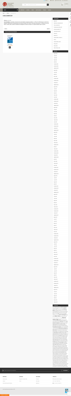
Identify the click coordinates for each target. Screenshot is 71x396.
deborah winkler (65, 361)
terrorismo (56, 337)
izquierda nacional (64, 344)
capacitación (54, 336)
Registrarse (37, 383)
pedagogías (57, 311)
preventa (61, 316)
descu (65, 337)
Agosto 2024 (55, 86)
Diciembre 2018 (56, 186)
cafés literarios (56, 313)
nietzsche (57, 346)
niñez (56, 361)
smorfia (62, 316)
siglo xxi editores (63, 337)
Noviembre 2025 (56, 66)
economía (64, 320)
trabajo (65, 347)
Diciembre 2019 (56, 167)
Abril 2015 (55, 275)
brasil (62, 355)
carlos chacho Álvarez (59, 366)
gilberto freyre (54, 343)
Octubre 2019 (56, 171)
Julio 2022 (55, 134)
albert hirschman (60, 355)
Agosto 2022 (55, 132)
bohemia (53, 313)
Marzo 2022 (55, 140)
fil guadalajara (55, 326)
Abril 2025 (55, 74)
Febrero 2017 (55, 229)
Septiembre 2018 (56, 192)
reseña (56, 365)
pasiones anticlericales (59, 312)
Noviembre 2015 (56, 260)
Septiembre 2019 (56, 173)
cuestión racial (64, 355)
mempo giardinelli (64, 336)
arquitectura (64, 356)
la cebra (62, 353)
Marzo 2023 (55, 117)
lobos (61, 343)
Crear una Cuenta (58, 0)
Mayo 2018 (55, 200)
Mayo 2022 (55, 138)
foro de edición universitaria (57, 338)
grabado (53, 316)
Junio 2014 (55, 293)
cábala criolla (57, 316)
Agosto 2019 (55, 175)
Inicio (4, 13)
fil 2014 (60, 310)
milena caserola (62, 354)
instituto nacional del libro (62, 313)
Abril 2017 (55, 225)
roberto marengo (54, 311)
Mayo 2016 (55, 248)
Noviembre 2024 (56, 80)
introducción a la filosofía (55, 345)
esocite (57, 336)
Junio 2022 (55, 136)
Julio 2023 (55, 109)
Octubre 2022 (56, 128)
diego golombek (56, 320)
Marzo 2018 (55, 204)
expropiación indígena (55, 352)
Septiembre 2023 (56, 105)
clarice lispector (54, 361)
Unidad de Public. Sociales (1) (58, 37)
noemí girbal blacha (55, 334)
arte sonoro (58, 335)
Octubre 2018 (56, 190)
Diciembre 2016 (56, 233)
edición (60, 319)
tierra (63, 347)
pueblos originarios (65, 352)
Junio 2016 (55, 246)
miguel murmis (66, 343)
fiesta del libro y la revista (57, 332)
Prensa (8, 13)
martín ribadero (61, 342)
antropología (54, 364)
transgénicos (57, 310)
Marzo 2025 (55, 76)
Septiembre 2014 (56, 287)
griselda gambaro (63, 366)
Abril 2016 (55, 250)
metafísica (59, 345)
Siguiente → (48, 28)
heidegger (55, 346)
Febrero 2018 (55, 206)
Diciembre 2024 (56, 78)
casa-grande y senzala (57, 347)
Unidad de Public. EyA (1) (57, 41)
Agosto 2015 (55, 266)
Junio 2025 (55, 72)
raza (66, 355)
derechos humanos (64, 307)
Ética (60, 345)
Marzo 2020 (55, 161)
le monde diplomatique (59, 365)
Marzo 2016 (55, 252)
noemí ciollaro (62, 311)
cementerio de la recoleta (65, 335)
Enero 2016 (55, 256)
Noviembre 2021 (56, 144)
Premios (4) (55, 33)
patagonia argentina (59, 352)
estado (64, 312)
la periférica (56, 355)
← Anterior (5, 28)
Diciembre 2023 (56, 99)
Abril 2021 (55, 146)
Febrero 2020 (55, 163)
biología (65, 362)
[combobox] (35, 5)
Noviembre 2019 (56, 169)
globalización (62, 361)
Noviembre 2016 (56, 235)
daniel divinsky (61, 336)
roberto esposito (60, 346)
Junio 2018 (55, 198)
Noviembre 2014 (56, 283)
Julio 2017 (55, 219)
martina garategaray (55, 366)
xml (55, 336)
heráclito (54, 346)
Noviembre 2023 (56, 101)
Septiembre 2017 (56, 215)
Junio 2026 (55, 57)
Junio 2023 (55, 111)
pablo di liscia (58, 353)
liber (60, 353)
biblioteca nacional (59, 354)
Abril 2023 (55, 115)
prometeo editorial (61, 338)
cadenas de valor (59, 361)
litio (53, 365)
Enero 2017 (55, 231)
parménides (66, 345)
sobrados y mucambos (64, 365)
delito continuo (66, 363)
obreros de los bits (55, 312)
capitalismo (61, 364)
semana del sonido (55, 353)
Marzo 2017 (55, 227)
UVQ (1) (55, 39)
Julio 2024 (55, 88)
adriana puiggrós (65, 310)
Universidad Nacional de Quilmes (7, 383)
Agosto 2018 (55, 194)
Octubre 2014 (56, 285)
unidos (66, 365)
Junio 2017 (55, 221)
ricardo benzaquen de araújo (58, 343)
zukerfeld (67, 311)
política (64, 364)
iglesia (62, 312)
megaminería (61, 320)
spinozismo (65, 311)
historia (59, 364)
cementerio (60, 337)
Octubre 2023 (56, 103)
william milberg (54, 362)
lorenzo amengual (62, 314)
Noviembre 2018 (56, 188)
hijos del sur (59, 311)
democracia (60, 327)
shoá (57, 355)
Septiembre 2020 (56, 157)
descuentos (59, 326)
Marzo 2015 (55, 277)
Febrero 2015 (55, 279)
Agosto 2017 (55, 217)
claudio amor (62, 310)
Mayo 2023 (55, 113)
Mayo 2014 (55, 295)
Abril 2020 (55, 159)
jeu (63, 309)
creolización (58, 356)
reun (58, 313)
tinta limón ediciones (65, 353)
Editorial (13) (55, 35)
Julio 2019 (55, 177)
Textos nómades (10, 44)
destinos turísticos (65, 316)
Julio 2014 (55, 291)
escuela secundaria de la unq (62, 334)
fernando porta (57, 362)
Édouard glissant (55, 356)
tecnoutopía (67, 356)
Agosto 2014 (55, 289)
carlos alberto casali (55, 344)
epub (67, 366)
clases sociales (57, 364)
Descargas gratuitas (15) (57, 29)
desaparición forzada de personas (61, 363)
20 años (58, 336)
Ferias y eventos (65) (57, 25)
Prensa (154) (55, 43)
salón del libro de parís (60, 309)
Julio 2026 (55, 55)
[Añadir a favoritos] (10, 47)
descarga (66, 366)
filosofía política (63, 345)
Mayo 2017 (55, 223)
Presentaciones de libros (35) (58, 27)
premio (62, 335)
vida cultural (66, 312)
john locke (55, 365)
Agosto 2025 (55, 70)
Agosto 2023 (55, 107)
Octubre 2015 (56, 262)
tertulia (60, 335)
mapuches (62, 352)
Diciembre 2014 (56, 281)
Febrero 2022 (55, 142)
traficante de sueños (55, 354)
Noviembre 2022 (56, 126)
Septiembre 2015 (56, 264)
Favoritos (52, 0)
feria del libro (55, 335)
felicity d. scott (61, 356)
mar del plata (58, 334)
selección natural (56, 363)
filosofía (61, 321)
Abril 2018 (55, 202)
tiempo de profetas (60, 344)
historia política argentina (61, 362)
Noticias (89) (55, 45)
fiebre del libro (66, 364)
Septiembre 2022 (56, 130)
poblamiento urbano (61, 347)
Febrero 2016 (55, 254)
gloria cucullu (63, 343)
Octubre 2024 (56, 82)
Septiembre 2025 (56, 68)
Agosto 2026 (55, 53)
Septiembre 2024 (56, 84)
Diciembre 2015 (56, 258)
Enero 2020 (55, 165)
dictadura (58, 337)
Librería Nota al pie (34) (57, 31)
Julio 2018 (55, 196)
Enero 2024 (55, 97)
